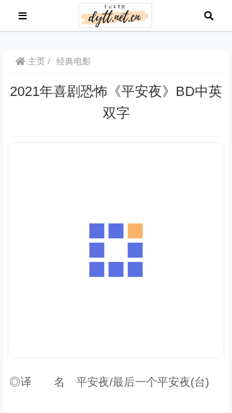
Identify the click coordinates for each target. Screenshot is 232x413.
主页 (35, 61)
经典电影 (73, 61)
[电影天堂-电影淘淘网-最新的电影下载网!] (115, 14)
